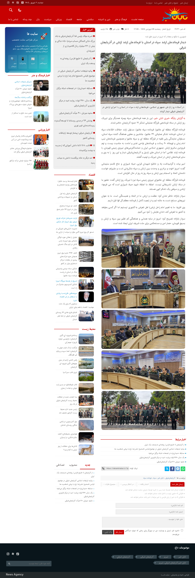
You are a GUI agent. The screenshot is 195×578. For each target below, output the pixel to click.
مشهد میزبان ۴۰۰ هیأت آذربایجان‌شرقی (170, 461)
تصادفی (60, 465)
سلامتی (90, 19)
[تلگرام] (177, 469)
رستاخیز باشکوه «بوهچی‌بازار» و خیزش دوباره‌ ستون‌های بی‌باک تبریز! (20, 104)
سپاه (154, 478)
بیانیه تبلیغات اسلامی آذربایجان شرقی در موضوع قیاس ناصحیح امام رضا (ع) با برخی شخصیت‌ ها (149, 449)
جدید (87, 465)
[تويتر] (167, 469)
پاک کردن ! (108, 532)
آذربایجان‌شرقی (170, 478)
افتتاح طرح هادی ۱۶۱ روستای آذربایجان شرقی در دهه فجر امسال (66, 316)
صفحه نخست (137, 19)
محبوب (73, 465)
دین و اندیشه (104, 19)
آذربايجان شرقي (123, 557)
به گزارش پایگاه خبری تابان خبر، (169, 118)
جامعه (79, 19)
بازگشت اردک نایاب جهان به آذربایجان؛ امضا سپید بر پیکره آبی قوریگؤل (66, 351)
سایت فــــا (165, 574)
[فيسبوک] (172, 469)
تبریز (166, 557)
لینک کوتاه (133, 468)
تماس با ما (158, 3)
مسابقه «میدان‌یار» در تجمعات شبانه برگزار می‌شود (166, 453)
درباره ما (149, 3)
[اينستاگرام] (8, 2)
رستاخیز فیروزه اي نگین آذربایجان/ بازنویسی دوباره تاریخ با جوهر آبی (67, 339)
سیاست (47, 19)
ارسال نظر (119, 532)
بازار (38, 19)
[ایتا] (17, 2)
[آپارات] (13, 2)
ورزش (59, 19)
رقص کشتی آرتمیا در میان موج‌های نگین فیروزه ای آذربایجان (68, 363)
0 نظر (127, 29)
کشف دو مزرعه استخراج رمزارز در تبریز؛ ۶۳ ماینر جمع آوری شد (67, 209)
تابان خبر (161, 478)
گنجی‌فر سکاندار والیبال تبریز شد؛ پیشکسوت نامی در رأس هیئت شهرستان (21, 139)
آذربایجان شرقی (147, 557)
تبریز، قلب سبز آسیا (70, 372)
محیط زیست (88, 329)
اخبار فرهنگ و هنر (40, 75)
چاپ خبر (116, 29)
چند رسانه (27, 19)
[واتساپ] (183, 469)
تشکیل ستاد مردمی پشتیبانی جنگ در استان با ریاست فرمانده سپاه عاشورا (66, 272)
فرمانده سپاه (147, 478)
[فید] (22, 2)
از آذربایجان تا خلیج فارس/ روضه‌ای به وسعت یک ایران (164, 444)
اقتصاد (69, 19)
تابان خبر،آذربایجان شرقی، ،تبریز (172, 563)
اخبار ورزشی (44, 130)
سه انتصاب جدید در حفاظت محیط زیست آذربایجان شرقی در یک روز (66, 400)
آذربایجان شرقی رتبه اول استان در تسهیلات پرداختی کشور (67, 197)
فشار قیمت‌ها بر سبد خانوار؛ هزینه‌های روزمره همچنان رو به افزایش (67, 185)
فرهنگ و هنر (121, 19)
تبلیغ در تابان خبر (171, 3)
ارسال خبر (184, 3)
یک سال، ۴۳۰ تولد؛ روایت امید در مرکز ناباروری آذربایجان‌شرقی (161, 457)
